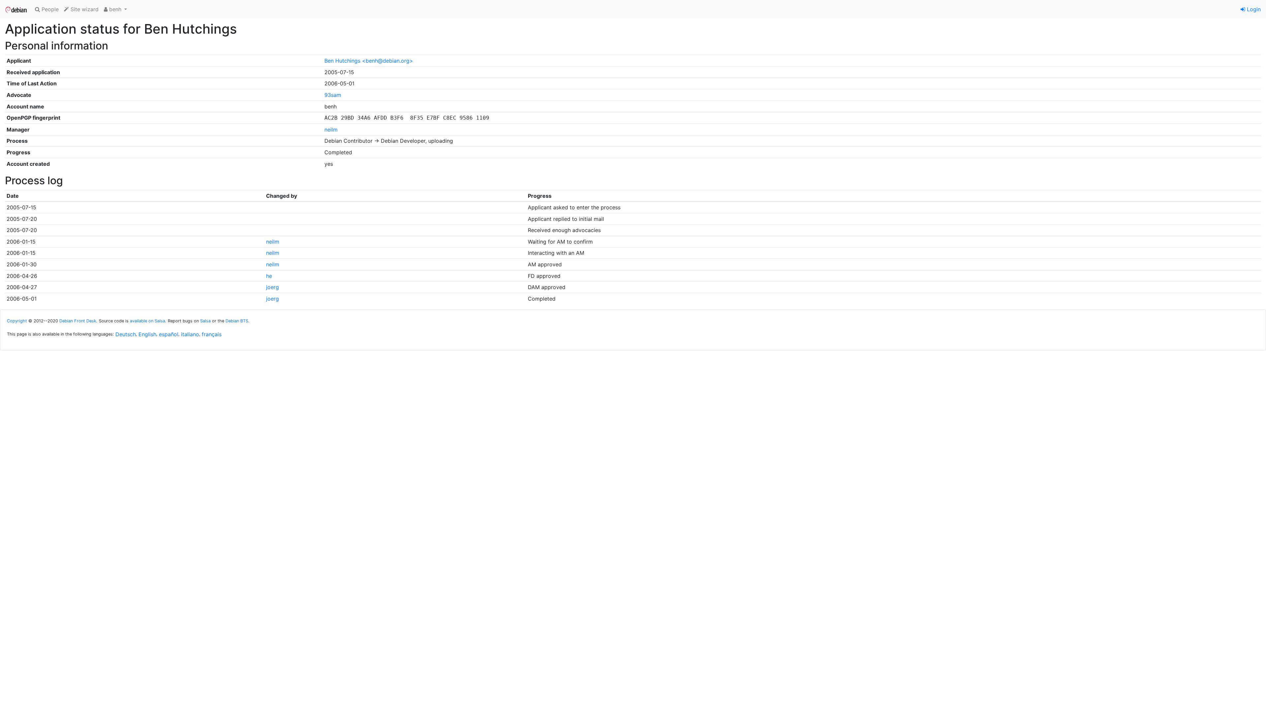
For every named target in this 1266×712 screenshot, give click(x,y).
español (168, 334)
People (49, 9)
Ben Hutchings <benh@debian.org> (368, 60)
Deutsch (125, 334)
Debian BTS (237, 320)
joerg (272, 287)
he (269, 276)
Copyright (17, 320)
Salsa (205, 320)
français (212, 334)
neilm (331, 129)
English (147, 334)
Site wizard (84, 9)
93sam (332, 95)
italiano (190, 334)
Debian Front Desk (77, 320)
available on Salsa (147, 320)
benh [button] (115, 9)
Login (1253, 9)
